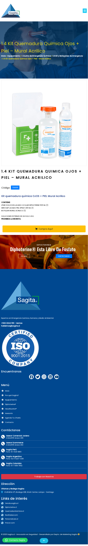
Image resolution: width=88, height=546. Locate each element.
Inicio (3, 56)
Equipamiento (14, 56)
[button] (15, 540)
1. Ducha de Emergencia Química (36, 56)
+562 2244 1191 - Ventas (11, 323)
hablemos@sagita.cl (10, 326)
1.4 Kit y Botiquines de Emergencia (68, 56)
